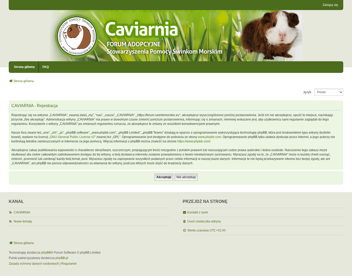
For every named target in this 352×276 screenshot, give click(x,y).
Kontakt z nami (197, 212)
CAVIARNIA (22, 212)
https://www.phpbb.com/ (193, 141)
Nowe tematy (23, 221)
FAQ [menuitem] (46, 67)
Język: (307, 92)
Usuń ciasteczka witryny (204, 221)
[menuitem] (34, 264)
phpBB (46, 252)
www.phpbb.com (209, 137)
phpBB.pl (61, 258)
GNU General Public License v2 (72, 137)
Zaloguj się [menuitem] (330, 5)
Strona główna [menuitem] (24, 67)
